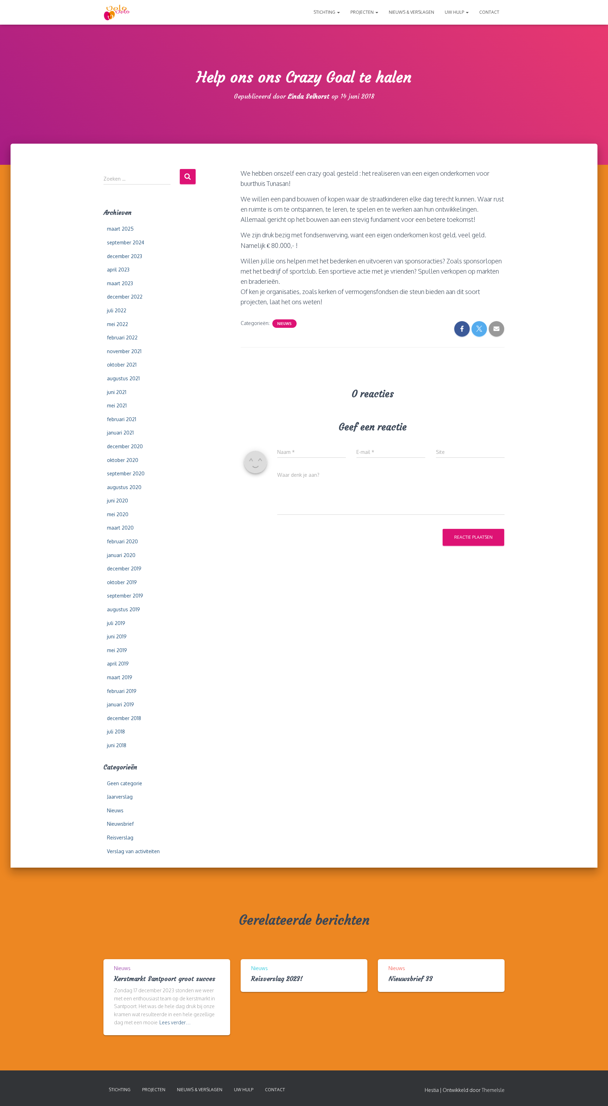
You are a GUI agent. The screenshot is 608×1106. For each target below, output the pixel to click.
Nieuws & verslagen (411, 12)
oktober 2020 (122, 460)
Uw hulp (455, 12)
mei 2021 (117, 405)
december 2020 (125, 446)
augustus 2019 (123, 609)
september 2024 (125, 242)
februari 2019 (122, 691)
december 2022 (124, 297)
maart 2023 (120, 283)
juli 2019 (116, 623)
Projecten (362, 12)
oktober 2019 (122, 582)
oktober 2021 (122, 365)
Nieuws (115, 810)
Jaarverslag (120, 797)
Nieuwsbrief (120, 824)
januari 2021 (120, 433)
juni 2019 (117, 636)
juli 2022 (116, 310)
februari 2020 (122, 541)
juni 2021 (116, 392)
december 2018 (124, 718)
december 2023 (124, 256)
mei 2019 (117, 650)
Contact (489, 12)
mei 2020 (117, 514)
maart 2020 (120, 528)
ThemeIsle (493, 1090)
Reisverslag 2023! (277, 979)
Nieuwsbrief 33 (410, 979)
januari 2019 (120, 704)
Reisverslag (120, 838)
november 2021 (124, 351)
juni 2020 (117, 501)
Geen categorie (124, 783)
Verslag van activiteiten (133, 851)
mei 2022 (117, 324)
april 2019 (118, 664)
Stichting (325, 12)
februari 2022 (122, 337)
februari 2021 (121, 419)
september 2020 (126, 473)
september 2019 (125, 596)
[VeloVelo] (116, 12)
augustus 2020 (124, 487)
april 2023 (118, 270)
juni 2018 (116, 745)
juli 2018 (116, 732)
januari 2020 (121, 555)
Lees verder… (175, 1022)
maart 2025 (120, 229)
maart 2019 (119, 677)
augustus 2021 (123, 378)
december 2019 (124, 568)
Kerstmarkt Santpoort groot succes (164, 979)
